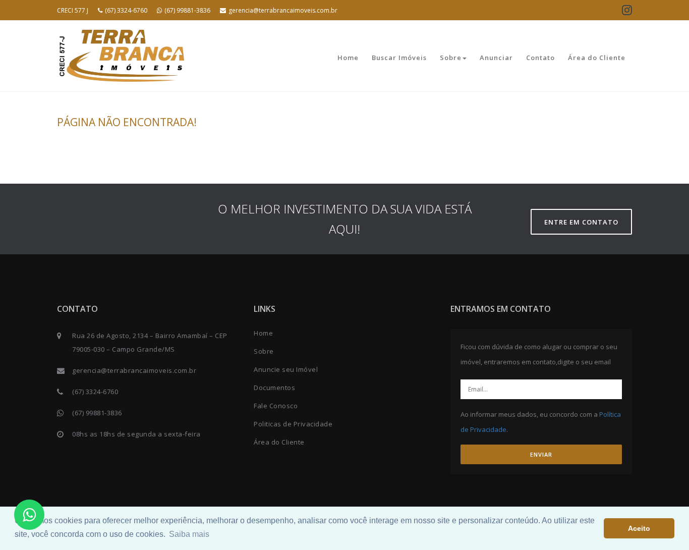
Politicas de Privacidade (293, 423)
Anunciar (496, 57)
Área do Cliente (596, 57)
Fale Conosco (276, 405)
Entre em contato (581, 222)
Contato (540, 57)
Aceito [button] (639, 528)
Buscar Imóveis (399, 57)
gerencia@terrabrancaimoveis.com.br (282, 10)
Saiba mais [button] (189, 534)
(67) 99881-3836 (187, 10)
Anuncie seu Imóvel (286, 369)
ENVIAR (541, 454)
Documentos (274, 387)
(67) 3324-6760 (126, 10)
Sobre (451, 57)
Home (348, 57)
